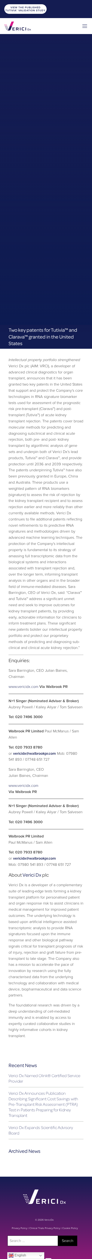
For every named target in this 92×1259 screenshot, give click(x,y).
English (20, 1255)
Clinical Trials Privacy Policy (44, 1228)
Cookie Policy (70, 1228)
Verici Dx (31, 874)
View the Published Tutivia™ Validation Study (25, 9)
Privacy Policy (19, 1228)
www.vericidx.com (23, 686)
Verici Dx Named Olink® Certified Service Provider (44, 1078)
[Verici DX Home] (17, 26)
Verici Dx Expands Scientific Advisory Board (41, 1130)
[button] (85, 26)
